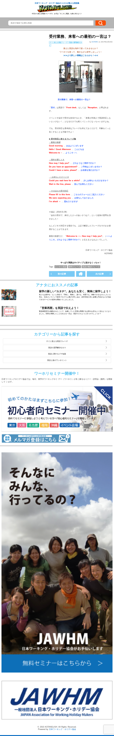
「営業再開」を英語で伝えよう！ (59, 307)
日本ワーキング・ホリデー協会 (62, 729)
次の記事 (99, 274)
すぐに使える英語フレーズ (57, 341)
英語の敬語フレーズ (91, 267)
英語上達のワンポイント (57, 360)
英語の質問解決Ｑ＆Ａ (57, 348)
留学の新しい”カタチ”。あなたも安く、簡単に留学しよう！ (75, 291)
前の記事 (62, 274)
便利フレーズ (74, 267)
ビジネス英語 (61, 267)
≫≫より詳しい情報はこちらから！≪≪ (80, 55)
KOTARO (95, 42)
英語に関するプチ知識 (57, 354)
